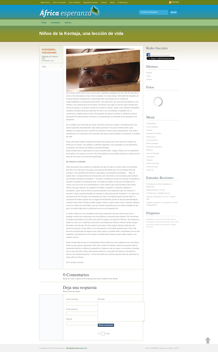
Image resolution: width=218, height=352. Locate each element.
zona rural (149, 227)
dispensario (160, 222)
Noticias (68, 23)
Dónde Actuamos (152, 143)
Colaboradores (123, 2)
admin (52, 60)
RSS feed (175, 2)
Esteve (173, 222)
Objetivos (149, 150)
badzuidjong (150, 219)
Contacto (104, 2)
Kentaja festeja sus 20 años (155, 190)
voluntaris (173, 224)
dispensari (153, 222)
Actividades (55, 23)
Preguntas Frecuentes (90, 2)
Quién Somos (45, 2)
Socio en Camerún (59, 2)
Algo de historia (151, 140)
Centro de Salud (151, 166)
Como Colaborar (74, 2)
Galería (112, 2)
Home (44, 23)
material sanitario (154, 224)
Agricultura (150, 156)
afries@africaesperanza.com (76, 348)
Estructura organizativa (154, 146)
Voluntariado (49, 52)
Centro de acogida (152, 163)
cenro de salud (164, 219)
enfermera (167, 222)
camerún (157, 219)
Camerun (149, 160)
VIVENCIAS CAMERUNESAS (158, 193)
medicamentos (165, 224)
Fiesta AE (149, 170)
